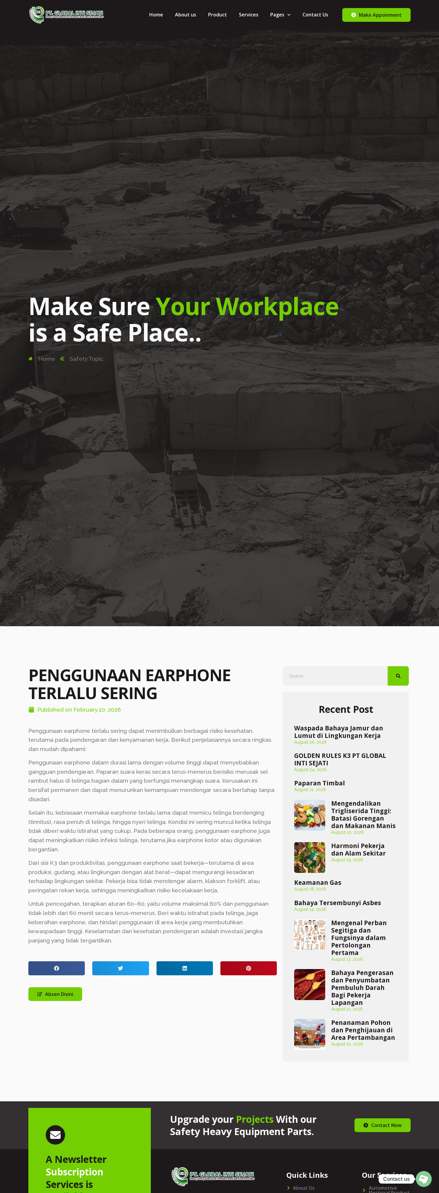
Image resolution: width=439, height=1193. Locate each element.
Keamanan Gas (317, 882)
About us (185, 14)
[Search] (398, 676)
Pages (277, 14)
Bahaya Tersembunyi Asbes (337, 903)
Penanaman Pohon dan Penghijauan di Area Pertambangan (363, 1030)
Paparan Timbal (319, 783)
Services (248, 14)
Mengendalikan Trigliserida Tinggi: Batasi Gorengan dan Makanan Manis (363, 814)
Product (217, 14)
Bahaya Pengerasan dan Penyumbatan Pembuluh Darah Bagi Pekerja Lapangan (362, 987)
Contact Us (315, 14)
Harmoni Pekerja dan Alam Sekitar (358, 849)
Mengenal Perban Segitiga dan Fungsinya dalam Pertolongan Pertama (359, 938)
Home (156, 14)
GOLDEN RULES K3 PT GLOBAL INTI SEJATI (340, 759)
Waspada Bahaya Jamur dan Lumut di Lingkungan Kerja (338, 732)
